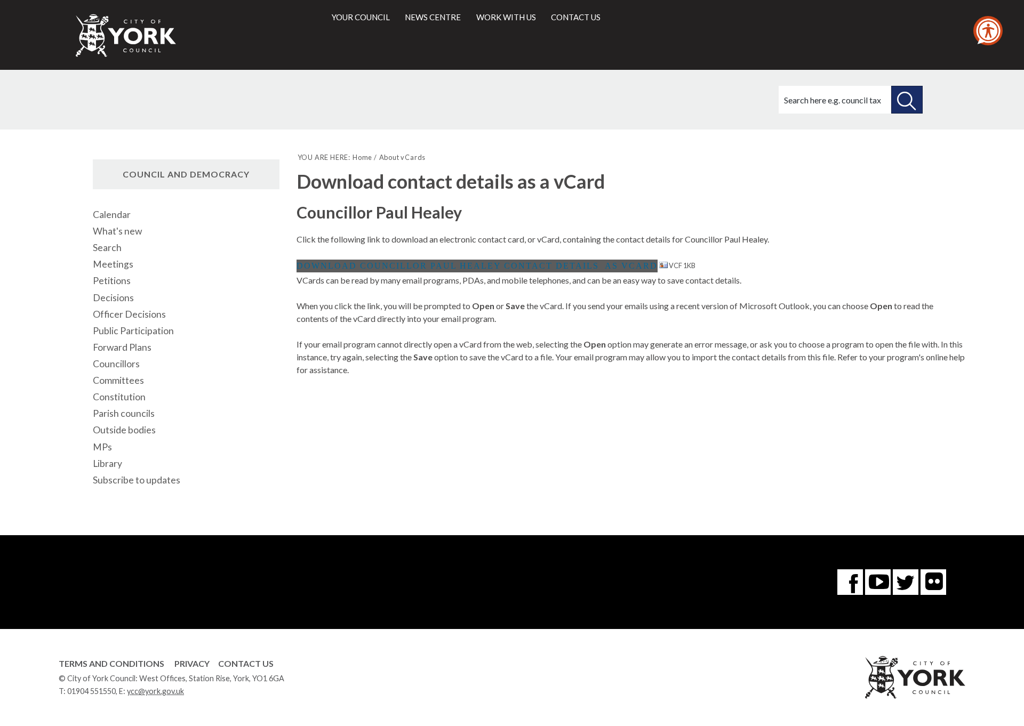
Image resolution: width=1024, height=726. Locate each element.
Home (362, 157)
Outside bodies (124, 429)
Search (107, 247)
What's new (117, 231)
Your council (361, 17)
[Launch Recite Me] (988, 30)
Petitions (112, 280)
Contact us (576, 17)
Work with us (506, 17)
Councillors (116, 363)
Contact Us (246, 663)
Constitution (119, 396)
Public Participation (133, 330)
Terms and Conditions (111, 663)
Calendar (112, 214)
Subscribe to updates (136, 480)
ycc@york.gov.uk (155, 691)
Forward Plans (122, 347)
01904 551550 (91, 691)
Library (107, 463)
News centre (433, 17)
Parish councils (124, 413)
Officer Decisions (129, 314)
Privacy (192, 663)
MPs (102, 447)
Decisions (113, 297)
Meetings (113, 264)
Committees (118, 380)
